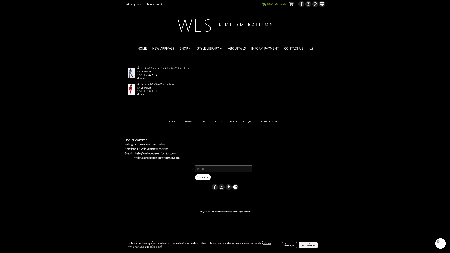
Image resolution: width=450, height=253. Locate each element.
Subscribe (203, 177)
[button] (311, 48)
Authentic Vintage (240, 121)
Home (171, 121)
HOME (142, 48)
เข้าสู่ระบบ (135, 4)
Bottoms (218, 121)
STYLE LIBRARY (208, 48)
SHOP (184, 48)
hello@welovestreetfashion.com (155, 153)
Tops (202, 121)
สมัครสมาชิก (156, 4)
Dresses (187, 121)
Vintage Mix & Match (270, 121)
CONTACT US (293, 48)
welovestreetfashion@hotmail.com (157, 158)
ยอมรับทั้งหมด (308, 245)
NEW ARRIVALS (163, 48)
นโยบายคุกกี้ (156, 246)
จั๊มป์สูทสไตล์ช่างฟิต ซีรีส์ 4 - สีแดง (156, 84)
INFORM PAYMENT (265, 48)
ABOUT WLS (237, 48)
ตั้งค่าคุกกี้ (289, 245)
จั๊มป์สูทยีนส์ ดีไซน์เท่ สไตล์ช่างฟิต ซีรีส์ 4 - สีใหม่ (163, 68)
